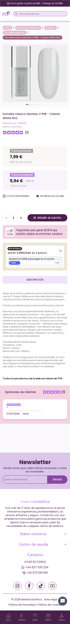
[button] (27, 104)
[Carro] (48, 616)
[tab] (35, 279)
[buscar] (16, 13)
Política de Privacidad (22, 604)
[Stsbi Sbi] (17, 586)
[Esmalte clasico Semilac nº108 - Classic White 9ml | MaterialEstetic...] (35, 73)
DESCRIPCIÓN (35, 280)
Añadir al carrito (49, 218)
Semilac (17, 126)
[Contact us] (62, 601)
